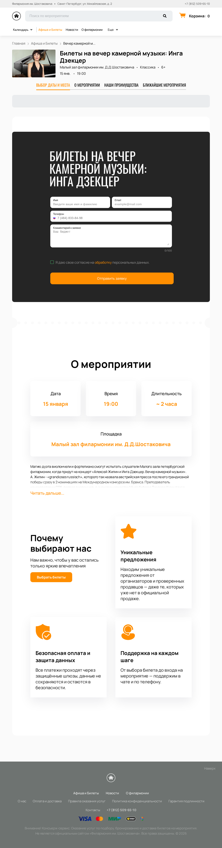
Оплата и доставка (47, 801)
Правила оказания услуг (87, 801)
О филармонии (92, 30)
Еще (111, 30)
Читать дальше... (47, 493)
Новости (72, 30)
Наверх (209, 768)
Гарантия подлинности (186, 801)
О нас (22, 801)
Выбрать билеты (51, 577)
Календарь (20, 29)
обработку (103, 262)
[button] (55, 218)
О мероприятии (87, 85)
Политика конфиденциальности (137, 801)
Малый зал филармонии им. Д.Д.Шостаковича (97, 67)
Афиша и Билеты (50, 30)
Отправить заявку (112, 278)
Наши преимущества (121, 85)
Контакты (93, 810)
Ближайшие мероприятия (164, 85)
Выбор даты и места (53, 85)
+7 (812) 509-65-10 (197, 4)
